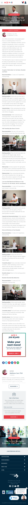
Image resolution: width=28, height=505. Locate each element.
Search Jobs (13, 353)
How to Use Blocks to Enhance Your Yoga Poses (14, 442)
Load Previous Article (13, 451)
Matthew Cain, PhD (12, 33)
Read (13, 386)
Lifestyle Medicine (14, 14)
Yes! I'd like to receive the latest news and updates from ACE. (13, 412)
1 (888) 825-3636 (14, 483)
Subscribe (13, 417)
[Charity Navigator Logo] (9, 492)
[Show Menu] (2, 2)
